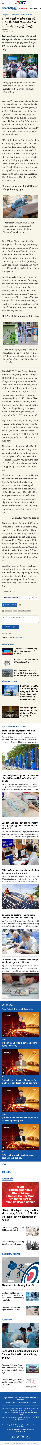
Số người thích (19, 637)
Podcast (10, 1009)
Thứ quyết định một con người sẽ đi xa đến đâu (11, 1308)
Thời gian (11, 637)
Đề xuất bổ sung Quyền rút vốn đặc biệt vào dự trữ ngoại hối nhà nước (20, 961)
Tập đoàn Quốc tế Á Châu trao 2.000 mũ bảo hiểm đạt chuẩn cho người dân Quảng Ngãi (13, 1369)
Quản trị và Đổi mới (11, 1254)
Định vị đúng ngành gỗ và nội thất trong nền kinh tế (13, 1229)
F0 (15, 611)
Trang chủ (5, 15)
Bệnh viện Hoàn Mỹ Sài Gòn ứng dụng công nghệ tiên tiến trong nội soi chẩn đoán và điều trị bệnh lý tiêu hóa (29, 693)
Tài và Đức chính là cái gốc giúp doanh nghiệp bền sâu (17, 1156)
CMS (17, 1443)
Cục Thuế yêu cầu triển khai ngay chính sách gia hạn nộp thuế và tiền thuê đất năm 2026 (20, 825)
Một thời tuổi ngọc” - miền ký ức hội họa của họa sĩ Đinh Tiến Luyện (13, 1382)
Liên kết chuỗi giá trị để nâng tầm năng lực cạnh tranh (13, 1243)
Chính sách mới (26, 15)
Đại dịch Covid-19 (24, 611)
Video (4, 1009)
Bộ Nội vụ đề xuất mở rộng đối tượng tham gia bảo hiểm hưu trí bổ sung (18, 916)
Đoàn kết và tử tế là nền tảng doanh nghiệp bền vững (19, 1044)
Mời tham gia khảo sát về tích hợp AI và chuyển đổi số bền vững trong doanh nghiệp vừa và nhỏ (13, 1296)
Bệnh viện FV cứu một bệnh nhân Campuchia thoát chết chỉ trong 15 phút (20, 1354)
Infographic (28, 1009)
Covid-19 (8, 611)
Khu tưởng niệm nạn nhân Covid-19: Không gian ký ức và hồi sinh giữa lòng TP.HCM (26, 673)
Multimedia (7, 1005)
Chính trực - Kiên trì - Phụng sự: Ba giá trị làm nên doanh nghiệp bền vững (19, 1081)
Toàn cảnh (23, 8)
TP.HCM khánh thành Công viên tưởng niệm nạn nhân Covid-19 (25, 651)
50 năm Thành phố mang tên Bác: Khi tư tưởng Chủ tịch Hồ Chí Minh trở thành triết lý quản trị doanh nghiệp (20, 1215)
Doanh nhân (33, 8)
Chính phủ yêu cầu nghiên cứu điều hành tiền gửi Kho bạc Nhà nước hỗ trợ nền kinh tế (20, 778)
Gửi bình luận (10, 627)
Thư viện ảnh (18, 1009)
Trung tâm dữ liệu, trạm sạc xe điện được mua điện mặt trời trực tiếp (18, 732)
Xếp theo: (5, 637)
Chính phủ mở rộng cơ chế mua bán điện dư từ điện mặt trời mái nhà (20, 871)
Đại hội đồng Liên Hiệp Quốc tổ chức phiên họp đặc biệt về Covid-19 (28, 711)
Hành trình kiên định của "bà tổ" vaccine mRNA (26, 660)
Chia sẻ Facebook (10, 605)
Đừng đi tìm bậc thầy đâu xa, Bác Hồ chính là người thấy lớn (20, 1119)
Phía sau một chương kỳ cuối (18, 1285)
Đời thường (7, 1319)
